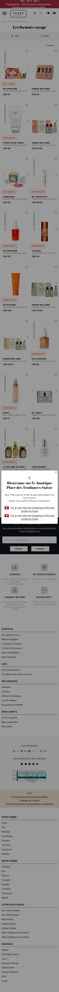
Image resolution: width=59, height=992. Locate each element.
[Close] (56, 472)
